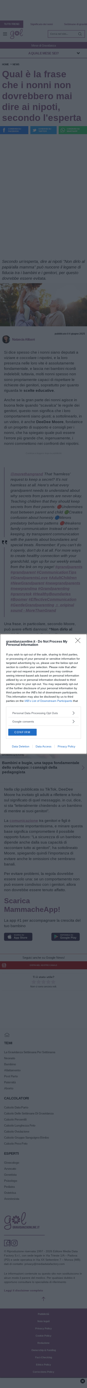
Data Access (43, 746)
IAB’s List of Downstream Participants (48, 700)
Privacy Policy (66, 746)
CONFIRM (22, 732)
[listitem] (43, 713)
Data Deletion (20, 746)
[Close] (79, 642)
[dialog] (43, 694)
